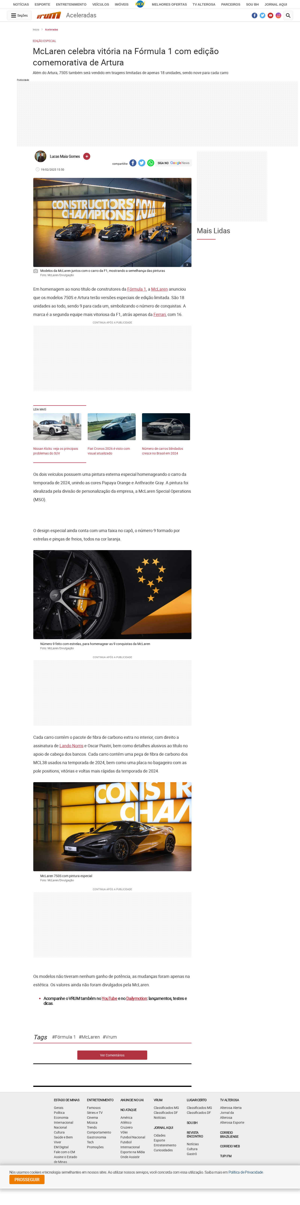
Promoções (95, 1147)
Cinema (92, 1117)
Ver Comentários (112, 1055)
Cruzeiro (126, 1127)
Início (36, 29)
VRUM (158, 1100)
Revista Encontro (195, 1134)
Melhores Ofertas (169, 4)
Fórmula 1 (136, 289)
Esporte (42, 4)
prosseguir (27, 1179)
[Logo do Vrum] (48, 15)
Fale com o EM (64, 1152)
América (126, 1117)
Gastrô (192, 1154)
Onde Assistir (130, 1157)
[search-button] (288, 15)
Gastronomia (96, 1137)
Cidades (159, 1135)
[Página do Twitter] (262, 16)
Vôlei (124, 1132)
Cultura (59, 1132)
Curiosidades (163, 1150)
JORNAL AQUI (276, 4)
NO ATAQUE (128, 1109)
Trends (92, 1127)
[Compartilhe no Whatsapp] (150, 163)
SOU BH (192, 1122)
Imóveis (121, 4)
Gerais (58, 1107)
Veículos (100, 4)
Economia (61, 1117)
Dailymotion (136, 998)
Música (92, 1122)
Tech (90, 1142)
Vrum (111, 1037)
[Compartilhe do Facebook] (132, 163)
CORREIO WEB (230, 1146)
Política (59, 1112)
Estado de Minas (66, 1100)
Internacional (63, 1122)
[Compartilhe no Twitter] (141, 163)
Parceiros (230, 4)
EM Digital (61, 1147)
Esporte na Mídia (132, 1152)
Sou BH (252, 4)
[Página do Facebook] (254, 16)
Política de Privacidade (246, 1172)
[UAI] (140, 4)
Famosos (94, 1107)
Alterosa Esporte (232, 1122)
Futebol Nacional (132, 1137)
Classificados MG (166, 1107)
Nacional (60, 1127)
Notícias (21, 4)
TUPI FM (226, 1156)
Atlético (125, 1122)
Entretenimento (71, 4)
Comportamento (99, 1132)
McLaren (159, 289)
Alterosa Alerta (231, 1107)
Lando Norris (71, 745)
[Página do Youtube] (270, 16)
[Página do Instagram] (278, 16)
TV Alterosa (204, 4)
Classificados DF (166, 1112)
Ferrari (160, 314)
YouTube (109, 998)
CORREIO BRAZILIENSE (229, 1134)
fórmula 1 (65, 1037)
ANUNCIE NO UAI (132, 1100)
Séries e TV (95, 1112)
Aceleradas (51, 29)
